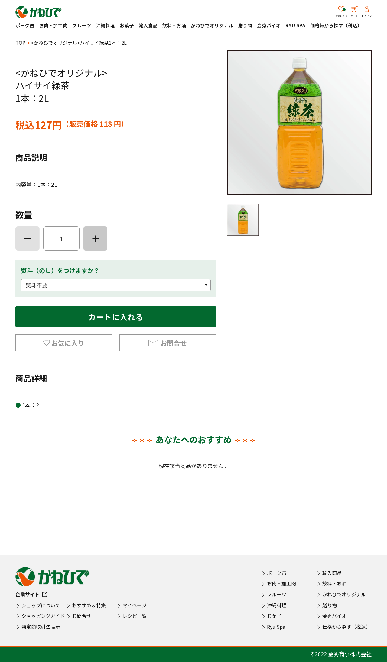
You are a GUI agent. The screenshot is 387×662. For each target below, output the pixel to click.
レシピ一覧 (134, 615)
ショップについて (40, 605)
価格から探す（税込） (346, 626)
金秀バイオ (269, 25)
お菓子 (127, 25)
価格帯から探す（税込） (336, 25)
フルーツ (81, 25)
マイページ (134, 605)
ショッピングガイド (43, 615)
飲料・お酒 (174, 25)
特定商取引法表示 (40, 626)
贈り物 (245, 25)
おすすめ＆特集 (89, 605)
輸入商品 (332, 572)
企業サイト (27, 594)
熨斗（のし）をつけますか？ (60, 270)
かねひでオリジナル (212, 25)
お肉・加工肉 (53, 25)
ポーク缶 (24, 25)
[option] (299, 122)
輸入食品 (148, 25)
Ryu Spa (295, 25)
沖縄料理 (105, 25)
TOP (20, 42)
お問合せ (173, 343)
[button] (63, 342)
